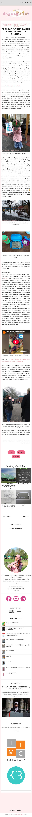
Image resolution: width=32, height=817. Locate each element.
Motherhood (22, 24)
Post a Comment (21, 37)
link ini (5, 278)
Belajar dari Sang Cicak (12, 622)
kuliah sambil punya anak (10, 24)
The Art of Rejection (23, 483)
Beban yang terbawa (11, 673)
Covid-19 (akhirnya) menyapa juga (15, 639)
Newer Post (7, 516)
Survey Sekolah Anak (14, 86)
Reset (23, 505)
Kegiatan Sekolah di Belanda (21, 23)
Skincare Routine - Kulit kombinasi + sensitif (18, 667)
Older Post (25, 516)
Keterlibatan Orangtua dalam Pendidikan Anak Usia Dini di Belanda (8, 506)
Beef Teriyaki (9, 661)
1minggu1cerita (7, 23)
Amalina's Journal (19, 814)
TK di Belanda (20, 25)
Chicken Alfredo (10, 650)
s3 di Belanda (12, 25)
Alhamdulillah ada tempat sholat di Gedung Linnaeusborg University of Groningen (8, 486)
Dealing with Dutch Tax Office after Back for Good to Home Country (18, 634)
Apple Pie (8, 656)
